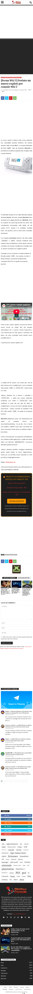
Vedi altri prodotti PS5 (16, 501)
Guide (10, 987)
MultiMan (27, 862)
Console (22, 987)
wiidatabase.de (10, 462)
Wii (11, 879)
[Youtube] (29, 917)
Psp (28, 873)
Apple (4, 847)
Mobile (27, 987)
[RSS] (18, 917)
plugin (12, 873)
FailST (7, 554)
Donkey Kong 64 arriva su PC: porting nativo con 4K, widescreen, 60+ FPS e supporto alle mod (5, 591)
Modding (3, 970)
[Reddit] (15, 917)
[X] (6, 98)
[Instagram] (11, 917)
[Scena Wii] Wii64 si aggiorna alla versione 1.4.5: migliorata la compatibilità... (21, 948)
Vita (29, 876)
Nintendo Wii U (17, 77)
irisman (7, 859)
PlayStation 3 (20, 869)
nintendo (7, 865)
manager (5, 862)
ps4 (24, 872)
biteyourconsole (12, 847)
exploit (4, 856)
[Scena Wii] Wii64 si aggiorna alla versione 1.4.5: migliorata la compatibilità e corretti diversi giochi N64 (26, 592)
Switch (18, 876)
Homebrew (4, 587)
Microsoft (3, 978)
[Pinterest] (10, 98)
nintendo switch (17, 865)
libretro (20, 859)
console (11, 850)
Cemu (20, 847)
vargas (24, 876)
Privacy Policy (18, 989)
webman (5, 880)
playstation (8, 869)
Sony (12, 876)
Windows (16, 987)
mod (21, 862)
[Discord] (4, 917)
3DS (3, 844)
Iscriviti (28, 834)
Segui (29, 819)
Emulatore (5, 853)
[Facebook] (2, 98)
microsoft (14, 862)
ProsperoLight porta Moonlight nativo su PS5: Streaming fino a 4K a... (21, 939)
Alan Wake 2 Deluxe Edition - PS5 (16, 487)
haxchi (11, 554)
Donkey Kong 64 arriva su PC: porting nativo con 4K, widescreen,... (20, 930)
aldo (21, 844)
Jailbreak (13, 859)
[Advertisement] (16, 22)
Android (26, 844)
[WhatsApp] (15, 98)
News (6, 75)
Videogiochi (4, 973)
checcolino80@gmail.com (19, 914)
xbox (22, 880)
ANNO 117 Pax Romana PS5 (16, 483)
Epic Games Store (18, 853)
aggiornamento (12, 844)
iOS (3, 859)
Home (2, 75)
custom (18, 850)
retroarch (5, 876)
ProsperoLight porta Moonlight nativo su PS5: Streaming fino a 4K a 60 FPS (16, 591)
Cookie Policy (27, 989)
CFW (25, 847)
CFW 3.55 (4, 849)
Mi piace (28, 815)
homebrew (24, 856)
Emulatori (25, 587)
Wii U (15, 554)
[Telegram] (22, 917)
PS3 (18, 872)
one (24, 865)
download (25, 850)
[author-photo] (16, 569)
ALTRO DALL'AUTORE (23, 578)
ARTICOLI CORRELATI (10, 578)
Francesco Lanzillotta (10, 725)
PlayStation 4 (5, 872)
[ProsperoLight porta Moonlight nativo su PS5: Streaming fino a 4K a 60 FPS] (16, 584)
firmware (13, 856)
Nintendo (8, 77)
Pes (28, 865)
